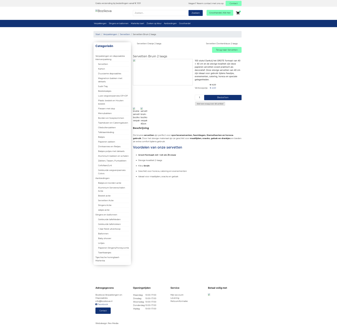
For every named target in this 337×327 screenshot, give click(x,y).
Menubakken (105, 113)
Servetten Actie (106, 200)
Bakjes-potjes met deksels (111, 151)
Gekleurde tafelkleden (109, 219)
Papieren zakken (106, 141)
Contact (234, 3)
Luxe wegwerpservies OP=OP (113, 96)
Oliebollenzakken (107, 127)
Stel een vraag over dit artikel (210, 104)
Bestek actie (104, 195)
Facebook (102, 304)
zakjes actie (104, 210)
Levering (174, 298)
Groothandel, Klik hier (220, 12)
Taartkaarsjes (104, 252)
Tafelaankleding (106, 132)
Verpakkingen (100, 23)
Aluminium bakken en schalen (113, 156)
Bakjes (101, 137)
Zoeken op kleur (154, 23)
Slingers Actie (104, 205)
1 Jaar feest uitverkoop (109, 229)
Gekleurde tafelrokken (109, 224)
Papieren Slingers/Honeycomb (113, 248)
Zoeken (196, 13)
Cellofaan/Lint (105, 165)
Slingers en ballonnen (118, 23)
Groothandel (184, 23)
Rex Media (113, 323)
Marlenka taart (137, 23)
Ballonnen (103, 233)
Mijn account (176, 295)
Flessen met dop (106, 108)
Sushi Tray (103, 86)
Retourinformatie (179, 301)
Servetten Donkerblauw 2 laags (222, 43)
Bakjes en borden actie (109, 183)
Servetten (103, 64)
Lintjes (101, 243)
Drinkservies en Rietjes (109, 146)
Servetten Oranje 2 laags (149, 43)
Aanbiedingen (170, 23)
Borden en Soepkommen (111, 118)
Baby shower (104, 238)
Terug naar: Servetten (227, 50)
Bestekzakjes (104, 91)
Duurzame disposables (109, 73)
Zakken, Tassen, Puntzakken (112, 160)
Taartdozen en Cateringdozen (113, 123)
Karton (101, 69)
